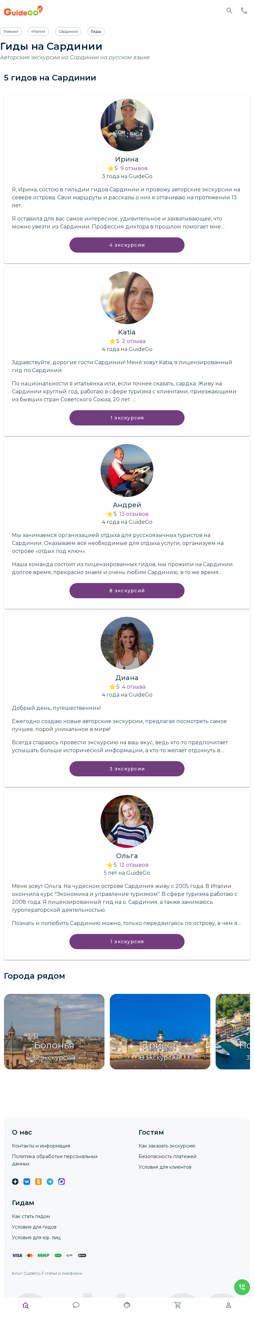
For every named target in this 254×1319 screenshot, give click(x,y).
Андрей (127, 505)
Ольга (127, 856)
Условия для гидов (34, 1227)
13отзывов (133, 514)
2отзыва (134, 341)
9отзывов (134, 168)
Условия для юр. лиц (36, 1238)
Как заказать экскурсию (167, 1146)
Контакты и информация (41, 1146)
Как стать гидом (31, 1216)
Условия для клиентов (165, 1167)
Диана (127, 678)
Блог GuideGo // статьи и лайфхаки (47, 1273)
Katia (127, 332)
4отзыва (134, 687)
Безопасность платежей (167, 1156)
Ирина (127, 159)
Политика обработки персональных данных (55, 1160)
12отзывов (133, 865)
